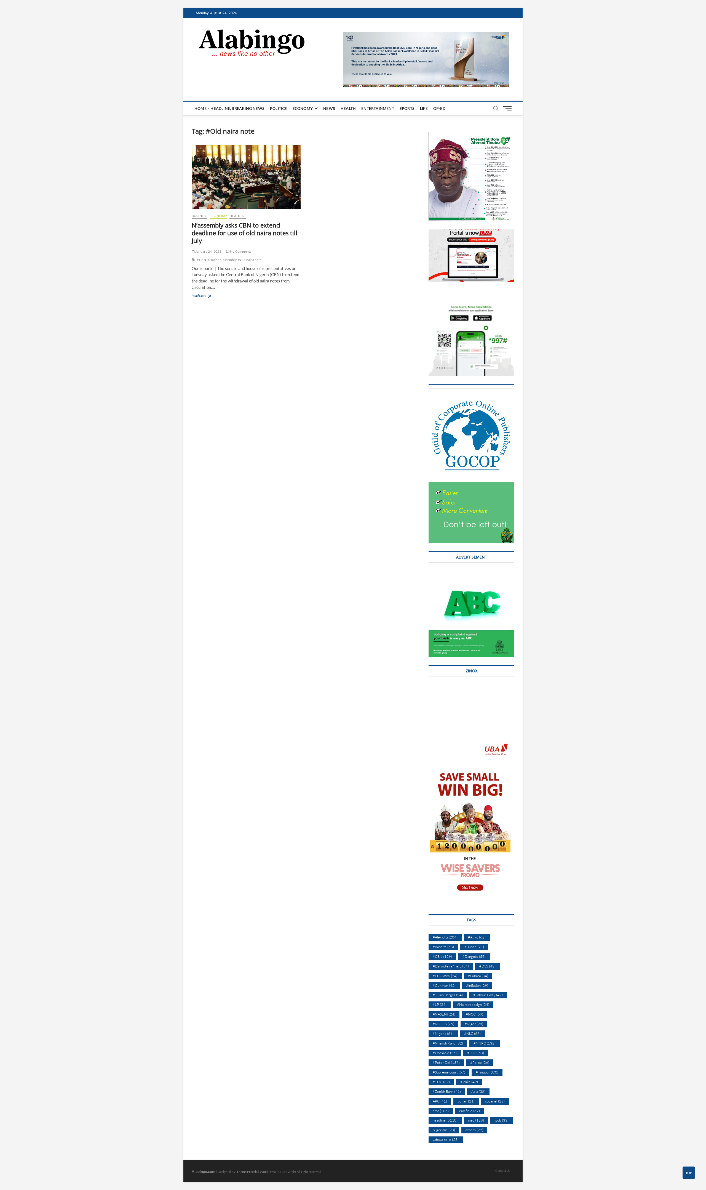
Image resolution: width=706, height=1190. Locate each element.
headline (237, 216)
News (329, 108)
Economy (303, 108)
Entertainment (377, 108)
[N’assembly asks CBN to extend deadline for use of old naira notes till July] (246, 177)
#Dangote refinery (451, 966)
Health (348, 108)
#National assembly (222, 260)
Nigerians (444, 1130)
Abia (478, 1091)
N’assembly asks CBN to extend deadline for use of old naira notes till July (244, 233)
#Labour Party (488, 995)
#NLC (472, 1033)
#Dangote (474, 956)
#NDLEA (443, 1024)
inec (476, 1120)
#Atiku (477, 937)
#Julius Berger (448, 995)
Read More (206, 296)
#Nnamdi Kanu (448, 1043)
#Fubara (478, 976)
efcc (441, 1111)
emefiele (469, 1111)
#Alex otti (445, 937)
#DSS (487, 966)
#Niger (474, 1024)
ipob (501, 1120)
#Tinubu (487, 1072)
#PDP (475, 1053)
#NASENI (444, 1014)
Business (199, 216)
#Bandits (443, 947)
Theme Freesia (247, 1172)
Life (424, 108)
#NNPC (485, 1043)
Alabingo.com (203, 1171)
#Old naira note (249, 260)
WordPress (268, 1172)
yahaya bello (446, 1139)
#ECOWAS (445, 976)
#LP (439, 1004)
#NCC (474, 1014)
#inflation (477, 985)
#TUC (441, 1082)
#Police (479, 1062)
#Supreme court (449, 1072)
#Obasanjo (445, 1053)
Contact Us (502, 1170)
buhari (466, 1101)
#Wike (469, 1082)
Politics (278, 108)
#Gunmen (444, 985)
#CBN (201, 260)
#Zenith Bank (447, 1091)
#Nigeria (443, 1033)
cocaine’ (495, 1101)
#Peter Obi (446, 1062)
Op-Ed (439, 108)
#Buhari (474, 947)
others (474, 1130)
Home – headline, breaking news (229, 108)
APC (440, 1101)
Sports (407, 108)
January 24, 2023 (208, 251)
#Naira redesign (473, 1004)
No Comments (240, 251)
